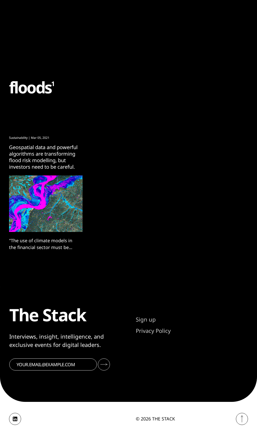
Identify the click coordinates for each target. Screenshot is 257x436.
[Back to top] (242, 419)
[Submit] (104, 364)
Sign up (146, 319)
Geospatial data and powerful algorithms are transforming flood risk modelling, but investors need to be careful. (43, 157)
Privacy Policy (153, 330)
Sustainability (18, 138)
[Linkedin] (15, 419)
